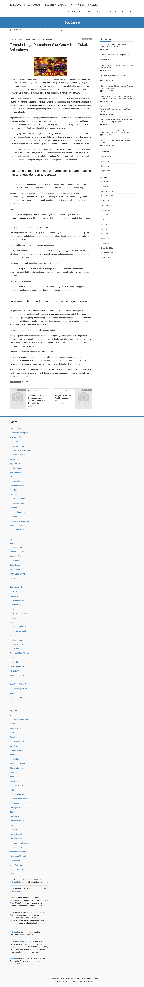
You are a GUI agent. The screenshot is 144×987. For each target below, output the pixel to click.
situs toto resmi (15, 816)
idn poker (13, 715)
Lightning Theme (72, 981)
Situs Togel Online (17, 525)
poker (12, 622)
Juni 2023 (104, 219)
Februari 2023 (106, 238)
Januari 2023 (106, 243)
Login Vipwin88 (16, 865)
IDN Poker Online (17, 666)
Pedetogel (14, 882)
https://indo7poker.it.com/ (19, 719)
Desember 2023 (107, 191)
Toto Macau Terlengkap (19, 433)
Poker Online (105, 161)
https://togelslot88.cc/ (18, 481)
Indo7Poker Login (17, 600)
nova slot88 (14, 649)
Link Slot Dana (15, 468)
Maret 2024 (105, 182)
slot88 (12, 790)
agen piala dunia (16, 869)
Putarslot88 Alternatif (18, 852)
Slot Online (86, 39)
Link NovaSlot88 (16, 750)
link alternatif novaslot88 (19, 799)
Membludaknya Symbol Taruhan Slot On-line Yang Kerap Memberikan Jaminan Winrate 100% (116, 109)
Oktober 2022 (106, 257)
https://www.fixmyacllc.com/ (20, 450)
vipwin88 (13, 508)
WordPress (62, 981)
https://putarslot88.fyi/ (18, 741)
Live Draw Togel (16, 605)
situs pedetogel (16, 834)
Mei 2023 (104, 224)
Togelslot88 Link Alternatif (20, 653)
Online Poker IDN (17, 552)
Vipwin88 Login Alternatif (19, 711)
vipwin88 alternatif (17, 486)
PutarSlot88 (14, 772)
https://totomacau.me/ (18, 803)
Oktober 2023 (106, 201)
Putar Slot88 (14, 737)
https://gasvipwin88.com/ (19, 521)
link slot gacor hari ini (18, 644)
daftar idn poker (16, 697)
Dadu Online (15, 565)
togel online (14, 680)
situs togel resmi (16, 808)
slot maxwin (14, 671)
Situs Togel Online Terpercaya (22, 684)
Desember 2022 (107, 248)
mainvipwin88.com (17, 512)
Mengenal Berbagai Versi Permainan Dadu (63, 398)
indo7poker (14, 591)
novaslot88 (14, 441)
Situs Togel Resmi (17, 675)
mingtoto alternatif (17, 794)
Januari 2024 (106, 186)
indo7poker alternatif (18, 618)
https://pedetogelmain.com (20, 689)
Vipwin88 (13, 494)
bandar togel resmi (17, 530)
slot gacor (22, 197)
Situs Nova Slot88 (17, 728)
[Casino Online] (83, 393)
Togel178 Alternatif (17, 499)
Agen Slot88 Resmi (17, 763)
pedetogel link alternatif (19, 843)
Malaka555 (14, 477)
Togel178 (13, 490)
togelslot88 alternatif (18, 631)
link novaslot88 (16, 830)
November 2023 (107, 196)
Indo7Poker (14, 561)
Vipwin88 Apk (15, 464)
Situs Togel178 (15, 812)
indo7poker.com (16, 640)
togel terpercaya (16, 847)
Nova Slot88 (14, 724)
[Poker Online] (18, 393)
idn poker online (16, 547)
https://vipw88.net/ (17, 446)
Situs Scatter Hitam (17, 768)
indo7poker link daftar (18, 613)
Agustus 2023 (106, 210)
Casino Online (106, 156)
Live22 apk (14, 658)
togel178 (13, 534)
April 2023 (104, 229)
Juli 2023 (104, 215)
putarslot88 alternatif (18, 627)
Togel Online (105, 171)
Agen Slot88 (14, 459)
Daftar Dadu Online (17, 574)
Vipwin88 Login (16, 825)
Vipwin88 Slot (15, 428)
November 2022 (107, 253)
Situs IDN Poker (16, 556)
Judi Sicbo (14, 578)
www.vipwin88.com (17, 437)
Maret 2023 (105, 234)
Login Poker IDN (16, 785)
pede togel (14, 583)
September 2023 (107, 205)
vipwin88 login (15, 861)
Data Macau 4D (16, 587)
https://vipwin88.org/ (17, 455)
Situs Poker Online (17, 472)
